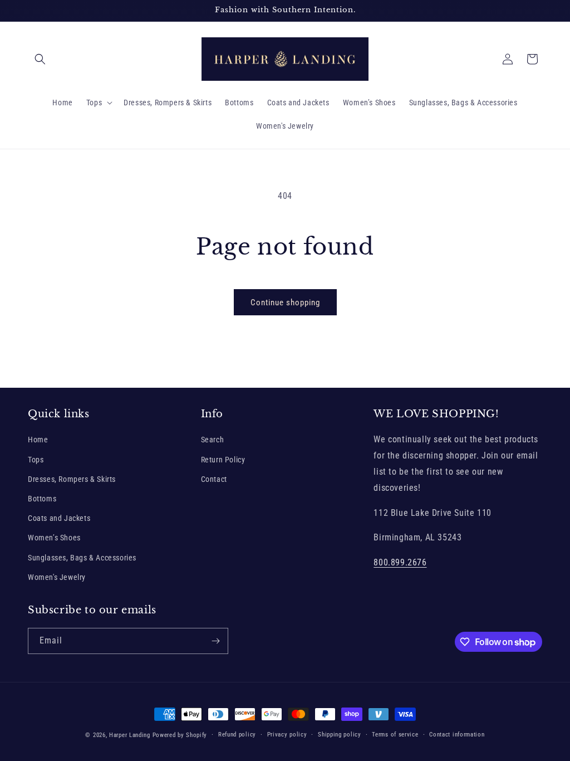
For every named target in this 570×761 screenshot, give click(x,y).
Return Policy (223, 459)
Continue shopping (285, 302)
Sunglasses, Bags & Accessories (82, 557)
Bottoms (42, 498)
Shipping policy (339, 734)
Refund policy (237, 734)
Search (212, 439)
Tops (35, 459)
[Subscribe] (215, 641)
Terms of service (395, 734)
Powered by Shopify (180, 735)
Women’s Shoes (54, 537)
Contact (214, 479)
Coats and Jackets (59, 518)
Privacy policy (287, 734)
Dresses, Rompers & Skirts (72, 479)
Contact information (456, 734)
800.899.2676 (400, 562)
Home (38, 439)
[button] (40, 59)
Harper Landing (129, 735)
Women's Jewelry (57, 577)
